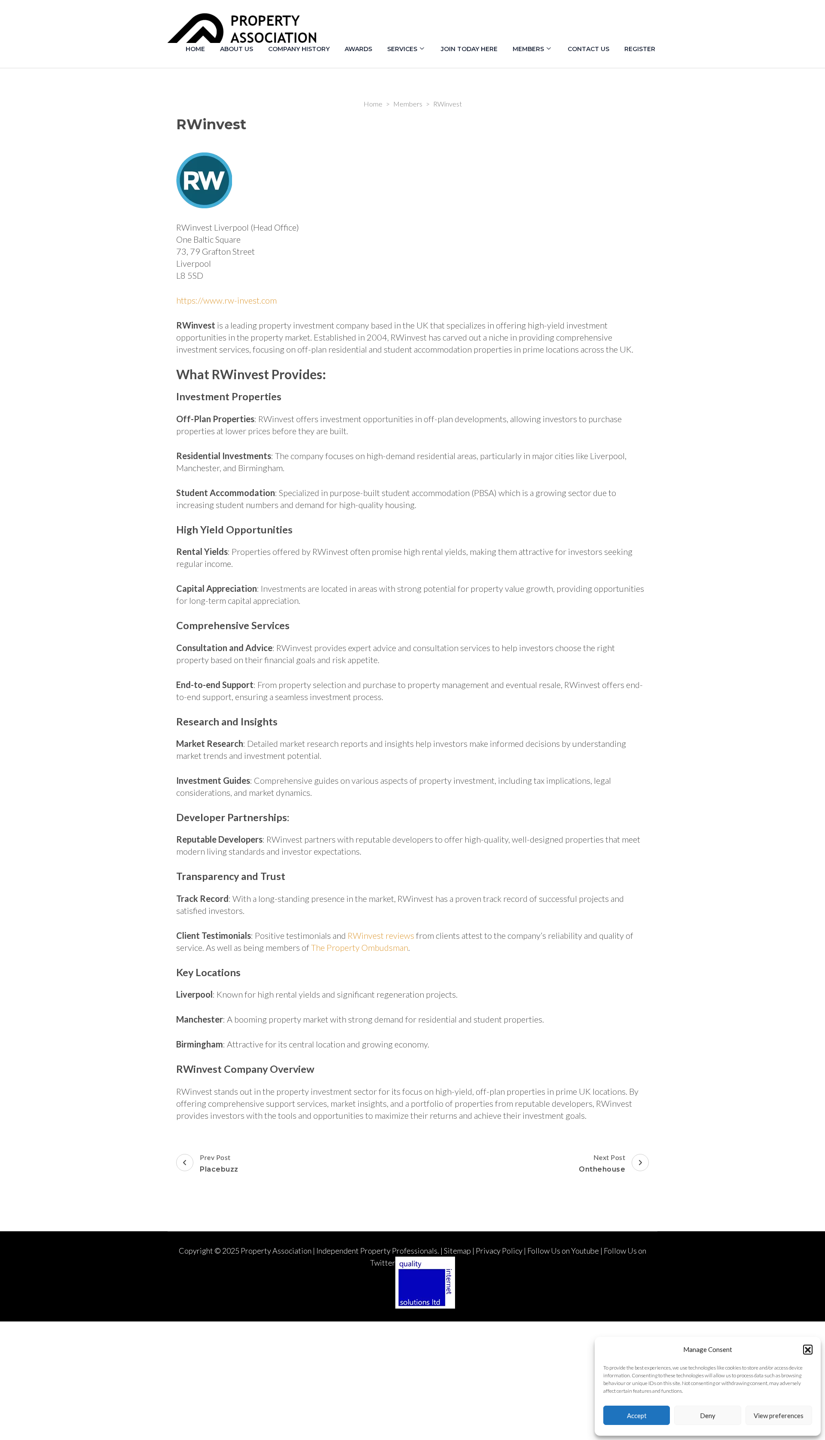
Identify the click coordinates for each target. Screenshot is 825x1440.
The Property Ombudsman (359, 947)
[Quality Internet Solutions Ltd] (425, 1262)
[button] (808, 1349)
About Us (236, 49)
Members (528, 49)
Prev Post (219, 1163)
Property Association (276, 1250)
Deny (707, 1415)
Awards (358, 49)
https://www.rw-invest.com (226, 300)
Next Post (602, 1163)
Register (639, 49)
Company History (299, 49)
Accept (637, 1415)
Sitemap (457, 1250)
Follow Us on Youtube (563, 1250)
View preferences (779, 1415)
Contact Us (588, 49)
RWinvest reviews (381, 935)
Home (195, 49)
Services (402, 49)
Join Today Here (469, 49)
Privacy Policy (499, 1250)
